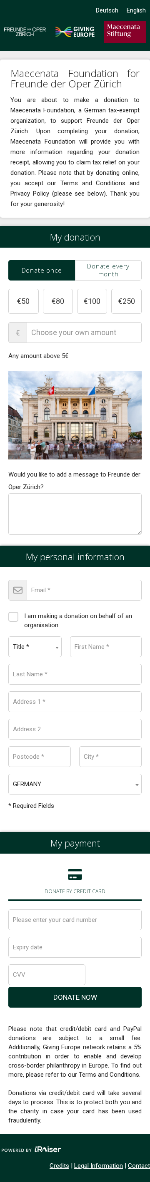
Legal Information (98, 1166)
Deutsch (107, 10)
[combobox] (35, 646)
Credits (59, 1166)
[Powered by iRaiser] (31, 1150)
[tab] (41, 270)
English (136, 10)
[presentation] (41, 270)
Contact (139, 1166)
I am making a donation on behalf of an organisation (78, 620)
